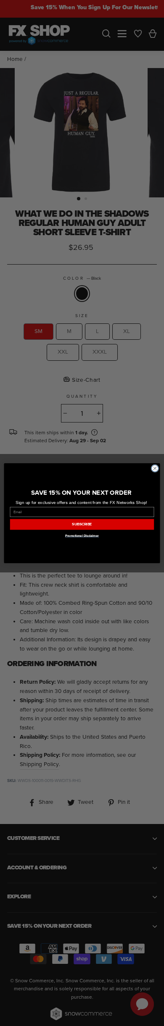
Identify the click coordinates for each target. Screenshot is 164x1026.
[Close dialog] (155, 468)
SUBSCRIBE (82, 524)
